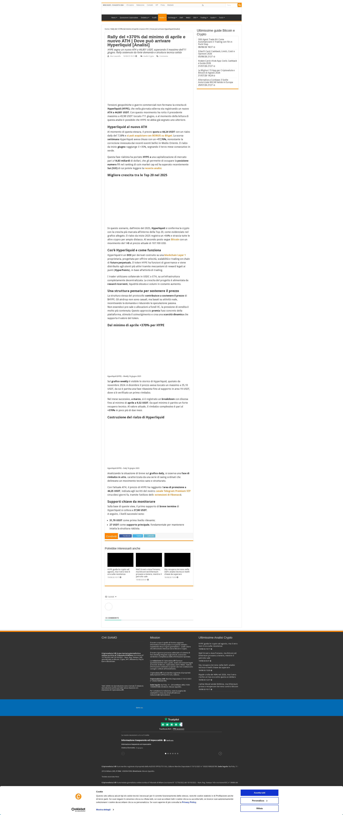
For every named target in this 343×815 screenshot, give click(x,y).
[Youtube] (217, 5)
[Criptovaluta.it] (106, 17)
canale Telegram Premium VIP (173, 491)
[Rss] (203, 5)
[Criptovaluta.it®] (172, 10)
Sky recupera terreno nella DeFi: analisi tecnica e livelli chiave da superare (176, 571)
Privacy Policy (189, 802)
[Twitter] (208, 5)
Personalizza (258, 800)
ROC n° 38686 (229, 783)
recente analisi (152, 168)
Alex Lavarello (115, 56)
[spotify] (223, 5)
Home (107, 29)
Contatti (150, 5)
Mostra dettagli (103, 809)
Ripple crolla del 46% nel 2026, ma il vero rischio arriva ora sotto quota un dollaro (217, 675)
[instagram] (220, 5)
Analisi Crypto (148, 56)
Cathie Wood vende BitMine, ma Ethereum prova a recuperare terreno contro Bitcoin (218, 685)
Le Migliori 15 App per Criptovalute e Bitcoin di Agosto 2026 (216, 71)
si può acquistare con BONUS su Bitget (149, 135)
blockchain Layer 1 (175, 255)
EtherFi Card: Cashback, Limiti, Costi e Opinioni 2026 (216, 52)
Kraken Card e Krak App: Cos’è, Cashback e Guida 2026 (217, 62)
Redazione (140, 5)
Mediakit (170, 5)
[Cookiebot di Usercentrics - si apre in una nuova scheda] (78, 810)
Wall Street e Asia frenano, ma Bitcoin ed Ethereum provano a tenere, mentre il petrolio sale (149, 573)
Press (163, 5)
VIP (157, 5)
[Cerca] (240, 5)
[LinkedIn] (214, 5)
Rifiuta (259, 808)
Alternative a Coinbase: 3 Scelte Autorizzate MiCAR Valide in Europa (215, 81)
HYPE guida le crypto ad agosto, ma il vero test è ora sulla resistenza (118, 571)
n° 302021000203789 (209, 766)
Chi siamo (130, 5)
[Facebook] (205, 5)
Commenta (163, 56)
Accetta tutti (259, 793)
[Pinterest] (211, 5)
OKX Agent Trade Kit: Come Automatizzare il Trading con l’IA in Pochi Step (215, 42)
